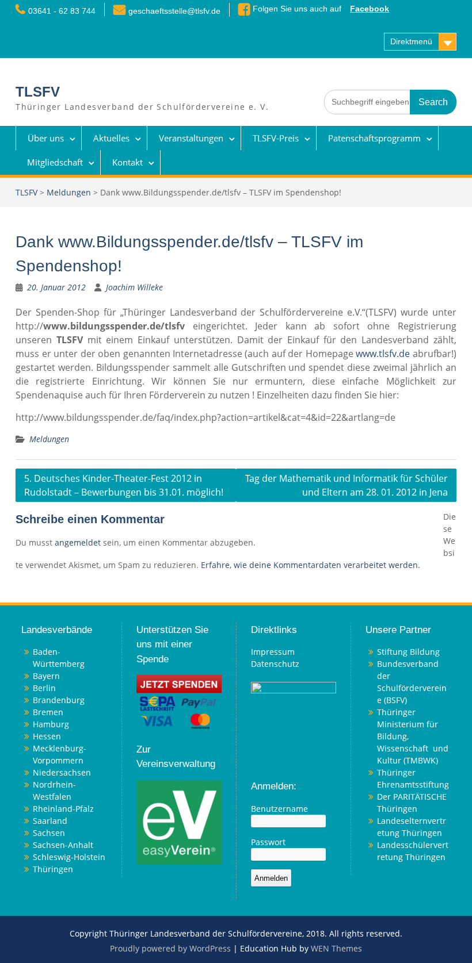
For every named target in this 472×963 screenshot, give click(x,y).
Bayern (46, 675)
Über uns (46, 138)
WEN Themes (336, 948)
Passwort (268, 842)
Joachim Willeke (134, 287)
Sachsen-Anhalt (63, 844)
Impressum (273, 651)
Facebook (369, 8)
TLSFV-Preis (276, 138)
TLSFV (38, 91)
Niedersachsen (62, 772)
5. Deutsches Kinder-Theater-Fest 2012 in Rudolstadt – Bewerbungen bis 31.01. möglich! (123, 485)
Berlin (44, 687)
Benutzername (279, 808)
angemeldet (78, 542)
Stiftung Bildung (408, 651)
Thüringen (53, 869)
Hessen (47, 736)
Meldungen (69, 192)
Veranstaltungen (191, 138)
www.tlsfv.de (383, 353)
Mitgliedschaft (55, 162)
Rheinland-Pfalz (63, 808)
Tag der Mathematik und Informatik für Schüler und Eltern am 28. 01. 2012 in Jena (346, 485)
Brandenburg (59, 700)
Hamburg (51, 724)
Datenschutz (275, 663)
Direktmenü (411, 41)
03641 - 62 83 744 (62, 11)
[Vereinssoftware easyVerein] (179, 821)
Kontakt (127, 162)
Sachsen (49, 832)
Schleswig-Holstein (69, 856)
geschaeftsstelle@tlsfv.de (174, 11)
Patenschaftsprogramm (374, 138)
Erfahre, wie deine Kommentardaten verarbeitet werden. (310, 564)
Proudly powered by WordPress (170, 948)
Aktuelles (111, 138)
